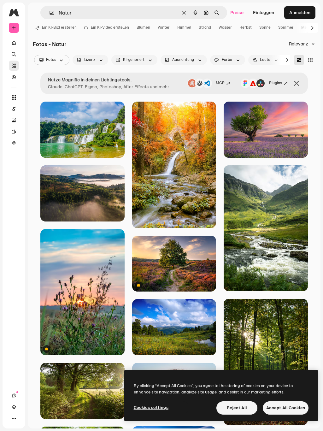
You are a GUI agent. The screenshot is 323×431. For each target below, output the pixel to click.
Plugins (275, 83)
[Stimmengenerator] (14, 143)
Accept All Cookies (285, 407)
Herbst (245, 27)
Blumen (143, 27)
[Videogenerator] (14, 132)
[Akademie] (14, 407)
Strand (205, 27)
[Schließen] (296, 83)
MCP (220, 83)
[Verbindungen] (14, 396)
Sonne (265, 27)
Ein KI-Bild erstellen (59, 27)
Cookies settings (151, 407)
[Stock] (14, 66)
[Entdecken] (14, 77)
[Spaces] (14, 109)
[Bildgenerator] (14, 120)
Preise (237, 12)
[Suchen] (14, 54)
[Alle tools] (14, 97)
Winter (164, 27)
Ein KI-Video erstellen (110, 27)
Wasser (225, 27)
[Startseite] (14, 43)
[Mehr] (14, 418)
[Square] (310, 60)
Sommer (286, 27)
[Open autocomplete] (49, 12)
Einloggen (263, 12)
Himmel (184, 27)
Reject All (237, 407)
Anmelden (299, 12)
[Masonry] (299, 60)
